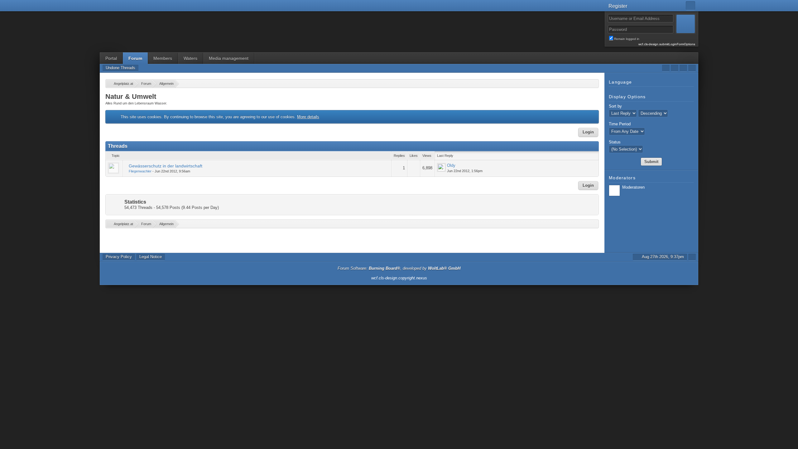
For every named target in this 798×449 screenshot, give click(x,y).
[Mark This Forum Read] (666, 68)
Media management (228, 58)
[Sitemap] (683, 68)
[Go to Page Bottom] (692, 68)
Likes (414, 155)
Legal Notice (150, 256)
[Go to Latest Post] (441, 167)
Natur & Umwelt (130, 96)
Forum (135, 58)
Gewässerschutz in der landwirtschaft (165, 165)
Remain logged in (654, 39)
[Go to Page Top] (692, 257)
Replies (399, 155)
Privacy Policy (119, 256)
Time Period (620, 124)
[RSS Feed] (674, 68)
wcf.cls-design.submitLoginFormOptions (666, 44)
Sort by (615, 106)
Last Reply (445, 155)
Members (162, 58)
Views (426, 155)
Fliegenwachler (140, 171)
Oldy (451, 165)
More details (308, 116)
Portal (111, 58)
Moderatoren (633, 187)
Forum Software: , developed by (399, 268)
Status (615, 142)
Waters (190, 58)
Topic (116, 155)
